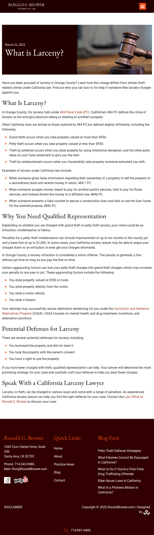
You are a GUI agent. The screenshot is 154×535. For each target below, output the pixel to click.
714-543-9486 (24, 464)
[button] (142, 6)
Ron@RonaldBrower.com (29, 469)
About (58, 456)
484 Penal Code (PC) (74, 112)
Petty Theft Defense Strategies (119, 451)
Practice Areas (64, 464)
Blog (57, 472)
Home (58, 448)
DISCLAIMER (13, 507)
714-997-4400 (80, 530)
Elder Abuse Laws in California (119, 481)
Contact (59, 480)
